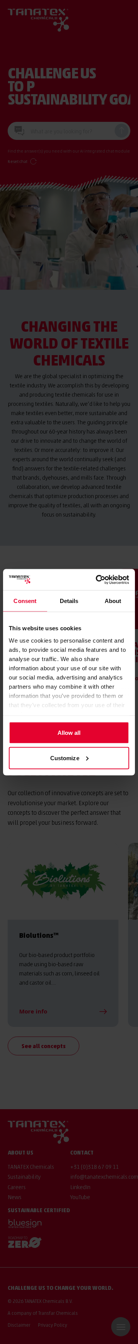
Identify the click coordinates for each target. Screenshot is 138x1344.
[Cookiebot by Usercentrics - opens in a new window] (97, 580)
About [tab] (113, 601)
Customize (64, 757)
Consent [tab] (24, 601)
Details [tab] (69, 601)
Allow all (69, 732)
